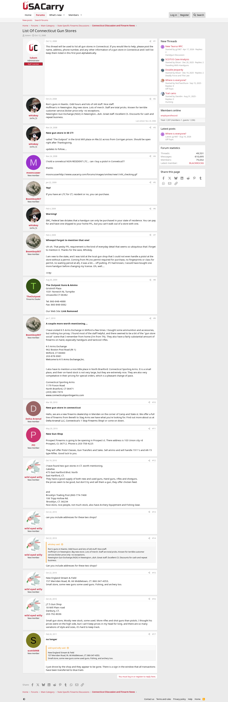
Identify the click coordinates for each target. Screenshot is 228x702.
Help (190, 699)
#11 (154, 428)
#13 (154, 512)
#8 (154, 280)
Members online (171, 110)
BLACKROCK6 (196, 163)
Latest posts (168, 128)
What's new (55, 14)
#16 (154, 599)
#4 (154, 156)
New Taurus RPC (174, 46)
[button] (64, 15)
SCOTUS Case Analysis (177, 59)
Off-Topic (169, 88)
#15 (154, 572)
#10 (154, 402)
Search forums (41, 20)
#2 (154, 99)
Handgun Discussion (174, 54)
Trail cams (170, 93)
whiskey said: (54, 544)
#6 (154, 208)
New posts (27, 20)
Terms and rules (163, 699)
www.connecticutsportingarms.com (65, 395)
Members (74, 14)
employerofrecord (169, 115)
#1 (154, 41)
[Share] (150, 41)
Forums (40, 14)
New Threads (169, 41)
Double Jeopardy (174, 69)
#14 (154, 538)
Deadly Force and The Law (177, 75)
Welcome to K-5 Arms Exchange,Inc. (65, 359)
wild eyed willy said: (57, 647)
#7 (154, 235)
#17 (154, 634)
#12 (154, 460)
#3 (154, 127)
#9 (154, 318)
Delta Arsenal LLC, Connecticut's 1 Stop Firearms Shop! (75, 420)
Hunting (169, 101)
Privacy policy (179, 699)
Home (28, 14)
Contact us (149, 699)
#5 (154, 182)
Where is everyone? (175, 80)
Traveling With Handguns (177, 65)
